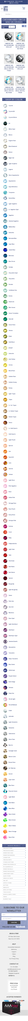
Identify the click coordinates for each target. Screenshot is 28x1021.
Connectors (6, 857)
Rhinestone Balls (8, 869)
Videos (5, 896)
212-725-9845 (20, 1)
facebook (21, 927)
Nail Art (5, 880)
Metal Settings (7, 889)
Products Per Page (5, 26)
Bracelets (6, 887)
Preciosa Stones (7, 848)
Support (14, 952)
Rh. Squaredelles (8, 866)
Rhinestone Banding (9, 855)
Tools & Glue (7, 892)
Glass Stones (7, 876)
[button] (13, 14)
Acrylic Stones (7, 883)
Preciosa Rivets (7, 859)
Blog (14, 956)
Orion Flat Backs (8, 878)
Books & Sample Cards (9, 894)
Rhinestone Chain (8, 853)
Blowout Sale (7, 899)
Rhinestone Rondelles (9, 864)
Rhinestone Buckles (8, 871)
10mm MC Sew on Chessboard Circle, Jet (20, 67)
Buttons (5, 885)
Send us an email (14, 3)
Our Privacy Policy (14, 958)
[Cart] (23, 8)
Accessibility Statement (14, 947)
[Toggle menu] (2, 9)
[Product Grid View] (23, 26)
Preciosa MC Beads (8, 850)
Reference (14, 949)
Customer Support (10, 1)
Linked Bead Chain (8, 873)
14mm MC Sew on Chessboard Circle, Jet (9, 45)
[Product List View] (25, 26)
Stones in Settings (8, 862)
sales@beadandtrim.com (13, 969)
